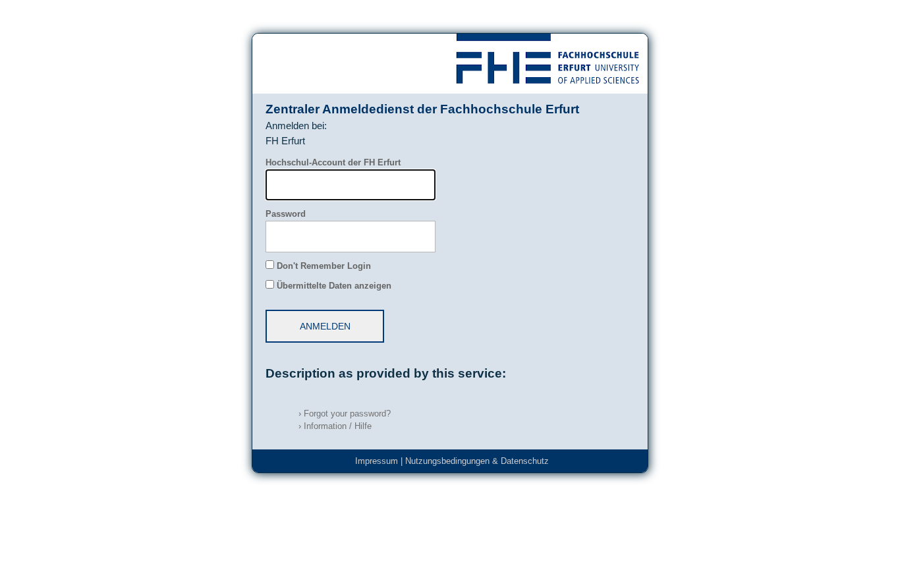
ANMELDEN (325, 326)
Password (286, 214)
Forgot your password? (344, 413)
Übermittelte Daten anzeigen (334, 286)
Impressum (376, 461)
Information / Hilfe (335, 426)
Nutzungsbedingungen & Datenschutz (477, 461)
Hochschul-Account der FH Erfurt (333, 162)
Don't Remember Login (324, 266)
